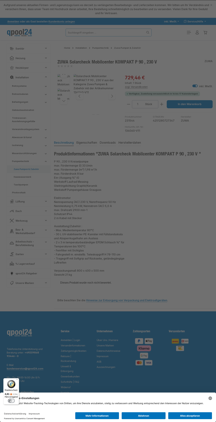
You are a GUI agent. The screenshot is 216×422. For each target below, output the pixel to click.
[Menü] (17, 380)
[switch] (11, 401)
